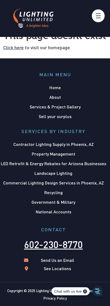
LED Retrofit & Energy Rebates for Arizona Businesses (53, 163)
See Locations (57, 268)
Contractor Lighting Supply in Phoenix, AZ (53, 144)
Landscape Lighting (53, 173)
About (55, 97)
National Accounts (53, 211)
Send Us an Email (57, 260)
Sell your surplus (55, 116)
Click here (13, 47)
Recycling (53, 192)
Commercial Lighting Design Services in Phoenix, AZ (53, 182)
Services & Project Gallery (55, 106)
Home (55, 87)
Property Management (53, 153)
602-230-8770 (53, 244)
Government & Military (53, 202)
